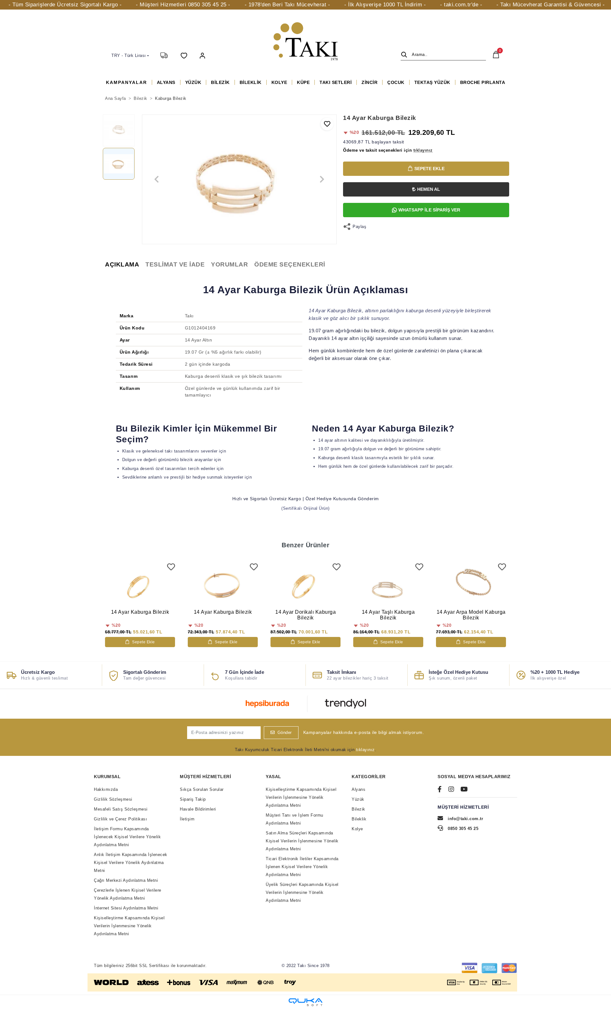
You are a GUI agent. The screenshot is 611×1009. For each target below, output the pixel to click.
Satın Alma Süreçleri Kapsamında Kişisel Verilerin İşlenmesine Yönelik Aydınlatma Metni (302, 841)
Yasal (273, 776)
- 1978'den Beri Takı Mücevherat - (287, 5)
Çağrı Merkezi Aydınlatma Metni (126, 880)
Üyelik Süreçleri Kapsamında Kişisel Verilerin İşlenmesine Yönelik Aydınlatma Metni (302, 892)
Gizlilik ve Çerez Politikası (120, 819)
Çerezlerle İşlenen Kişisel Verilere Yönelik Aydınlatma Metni (127, 894)
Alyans (358, 789)
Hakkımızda (106, 789)
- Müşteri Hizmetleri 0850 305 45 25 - (183, 5)
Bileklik (359, 819)
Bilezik (358, 809)
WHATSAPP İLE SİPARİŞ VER (429, 209)
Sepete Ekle (429, 168)
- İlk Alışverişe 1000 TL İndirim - (385, 5)
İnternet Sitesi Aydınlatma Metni (126, 908)
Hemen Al (428, 189)
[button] (202, 55)
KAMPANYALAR (126, 82)
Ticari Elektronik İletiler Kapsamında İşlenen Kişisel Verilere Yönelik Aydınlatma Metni (302, 866)
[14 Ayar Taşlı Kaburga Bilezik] (388, 584)
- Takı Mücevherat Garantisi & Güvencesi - (550, 5)
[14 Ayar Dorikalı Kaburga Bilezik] (305, 584)
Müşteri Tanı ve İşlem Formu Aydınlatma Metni (294, 819)
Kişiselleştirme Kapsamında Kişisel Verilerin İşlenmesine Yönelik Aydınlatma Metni (129, 926)
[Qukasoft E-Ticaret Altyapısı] (305, 1002)
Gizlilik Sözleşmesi (113, 799)
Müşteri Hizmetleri (205, 776)
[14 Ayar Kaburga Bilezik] (140, 584)
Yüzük (358, 799)
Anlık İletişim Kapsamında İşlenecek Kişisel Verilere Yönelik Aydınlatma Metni (130, 862)
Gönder (284, 732)
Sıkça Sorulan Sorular (202, 789)
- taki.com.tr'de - (461, 5)
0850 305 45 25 (462, 828)
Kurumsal (107, 776)
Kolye (357, 828)
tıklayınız (365, 749)
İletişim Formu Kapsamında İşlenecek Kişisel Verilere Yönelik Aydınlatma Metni (127, 836)
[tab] (122, 265)
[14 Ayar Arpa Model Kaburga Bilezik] (471, 584)
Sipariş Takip (193, 799)
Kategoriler (369, 776)
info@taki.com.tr (465, 818)
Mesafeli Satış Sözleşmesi (121, 809)
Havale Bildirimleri (198, 809)
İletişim (187, 819)
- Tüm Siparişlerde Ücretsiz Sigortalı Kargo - (65, 5)
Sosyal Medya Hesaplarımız (474, 776)
